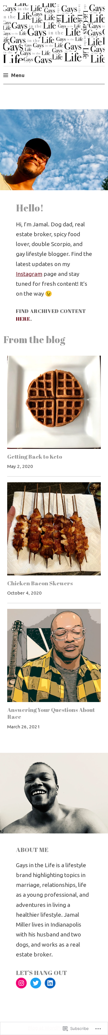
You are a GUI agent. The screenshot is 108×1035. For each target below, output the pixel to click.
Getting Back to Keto (34, 456)
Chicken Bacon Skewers (40, 583)
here (23, 318)
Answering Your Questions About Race (51, 713)
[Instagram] (21, 983)
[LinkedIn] (50, 983)
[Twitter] (35, 983)
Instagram (29, 274)
